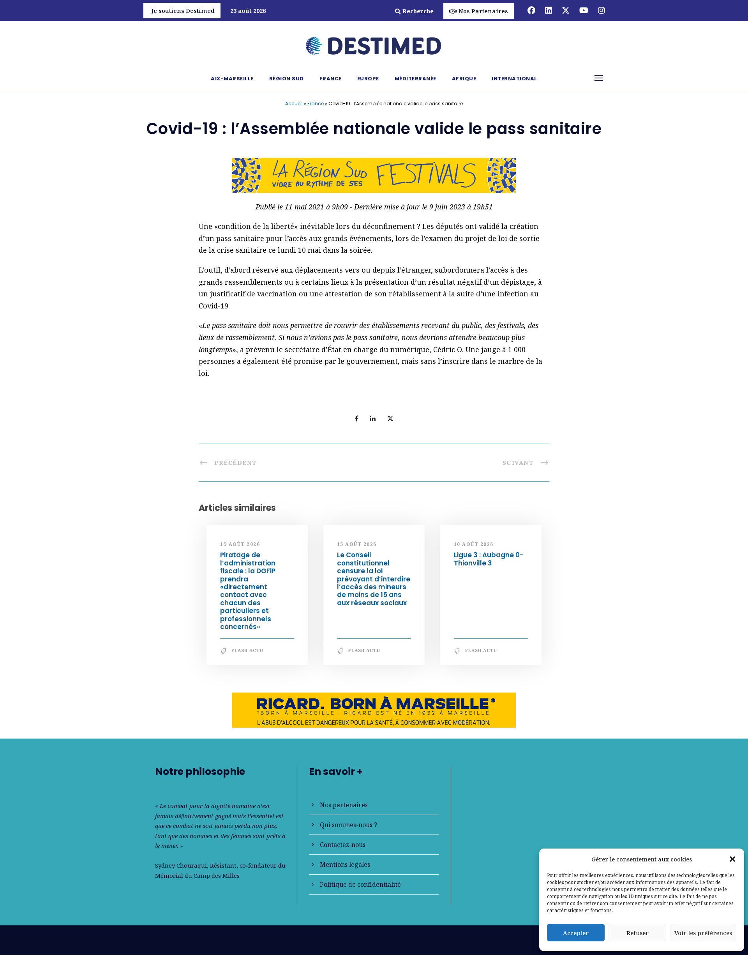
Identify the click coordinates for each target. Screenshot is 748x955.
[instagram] (601, 10)
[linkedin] (548, 10)
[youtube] (583, 10)
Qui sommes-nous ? (348, 824)
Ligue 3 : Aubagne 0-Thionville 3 (488, 558)
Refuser (637, 933)
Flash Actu (247, 650)
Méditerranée (415, 78)
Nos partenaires (344, 805)
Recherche (418, 11)
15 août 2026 (240, 544)
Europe (368, 78)
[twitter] (566, 10)
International (514, 78)
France (330, 78)
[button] (732, 859)
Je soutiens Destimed (183, 10)
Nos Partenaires (483, 11)
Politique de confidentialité (360, 884)
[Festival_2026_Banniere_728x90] (374, 174)
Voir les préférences (703, 933)
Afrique (464, 78)
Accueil (294, 103)
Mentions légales (345, 864)
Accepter (576, 933)
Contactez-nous (342, 844)
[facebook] (531, 10)
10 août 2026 (474, 544)
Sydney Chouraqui (181, 865)
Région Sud (286, 78)
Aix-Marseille (232, 78)
